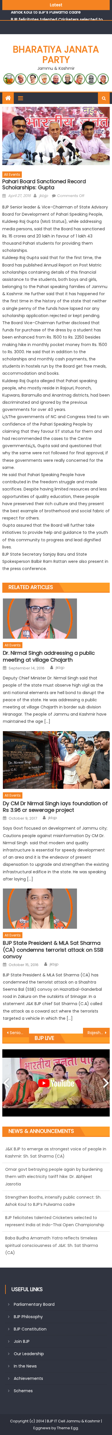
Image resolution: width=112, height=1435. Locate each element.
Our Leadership (29, 1354)
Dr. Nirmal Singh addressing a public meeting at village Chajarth (49, 656)
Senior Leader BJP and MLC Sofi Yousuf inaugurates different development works (19, 1033)
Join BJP (22, 1341)
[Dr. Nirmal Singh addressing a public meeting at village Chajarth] (56, 618)
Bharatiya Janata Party (56, 54)
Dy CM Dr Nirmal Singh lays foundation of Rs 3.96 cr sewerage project (55, 807)
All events (12, 174)
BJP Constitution (30, 1329)
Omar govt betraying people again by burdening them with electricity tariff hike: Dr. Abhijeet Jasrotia (54, 1164)
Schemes (23, 1391)
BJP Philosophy (28, 1317)
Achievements (28, 1378)
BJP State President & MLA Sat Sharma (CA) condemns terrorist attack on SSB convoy (53, 950)
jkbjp (43, 195)
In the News (25, 1366)
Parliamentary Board (34, 1304)
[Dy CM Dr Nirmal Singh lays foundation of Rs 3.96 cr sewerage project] (56, 760)
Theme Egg (67, 1428)
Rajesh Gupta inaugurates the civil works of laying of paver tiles (99, 1033)
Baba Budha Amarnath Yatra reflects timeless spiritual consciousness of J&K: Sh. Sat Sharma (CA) (51, 1233)
